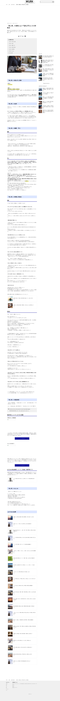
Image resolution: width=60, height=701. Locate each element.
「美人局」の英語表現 (11, 49)
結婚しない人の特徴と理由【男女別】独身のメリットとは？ (48, 102)
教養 (6, 687)
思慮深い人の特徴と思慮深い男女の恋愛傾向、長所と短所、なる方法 (48, 89)
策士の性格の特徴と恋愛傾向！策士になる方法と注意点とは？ (48, 57)
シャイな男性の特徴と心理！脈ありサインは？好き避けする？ (48, 65)
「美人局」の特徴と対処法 (12, 47)
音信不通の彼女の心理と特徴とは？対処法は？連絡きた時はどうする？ (48, 79)
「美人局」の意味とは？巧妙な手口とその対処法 (48, 93)
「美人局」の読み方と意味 (12, 41)
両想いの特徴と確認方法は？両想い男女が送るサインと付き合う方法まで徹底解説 (48, 69)
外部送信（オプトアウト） (14, 687)
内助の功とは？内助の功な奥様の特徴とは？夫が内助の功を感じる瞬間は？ (48, 111)
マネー (6, 690)
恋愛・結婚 (43, 58)
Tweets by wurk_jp (46, 83)
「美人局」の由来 (11, 43)
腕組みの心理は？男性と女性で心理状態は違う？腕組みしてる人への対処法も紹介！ (48, 61)
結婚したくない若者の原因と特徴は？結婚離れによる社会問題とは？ (48, 98)
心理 (6, 686)
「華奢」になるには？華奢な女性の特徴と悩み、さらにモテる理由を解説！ (48, 74)
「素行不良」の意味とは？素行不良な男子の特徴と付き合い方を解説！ (48, 106)
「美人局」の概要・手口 (12, 45)
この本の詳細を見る (22, 438)
